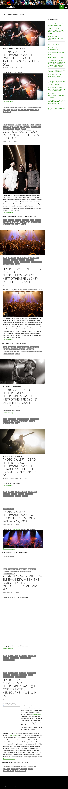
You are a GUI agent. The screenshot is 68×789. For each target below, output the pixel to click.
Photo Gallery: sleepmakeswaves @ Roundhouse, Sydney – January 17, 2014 (20, 516)
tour (23, 128)
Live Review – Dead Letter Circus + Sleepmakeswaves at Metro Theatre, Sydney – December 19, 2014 (22, 275)
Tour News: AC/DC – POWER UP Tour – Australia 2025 (56, 70)
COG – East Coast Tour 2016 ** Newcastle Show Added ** (21, 135)
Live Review (13, 343)
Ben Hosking (12, 257)
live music (6, 109)
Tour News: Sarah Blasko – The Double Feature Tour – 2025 (56, 108)
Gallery (6, 67)
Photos (22, 48)
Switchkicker (34, 109)
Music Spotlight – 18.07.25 (55, 57)
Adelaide (11, 124)
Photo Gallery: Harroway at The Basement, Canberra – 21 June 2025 (56, 95)
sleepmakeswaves (23, 109)
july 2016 (38, 107)
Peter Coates (16, 529)
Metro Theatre (8, 262)
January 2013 (23, 569)
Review (17, 262)
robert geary (14, 571)
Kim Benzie (14, 259)
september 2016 (36, 126)
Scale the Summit (36, 262)
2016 (5, 107)
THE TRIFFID (7, 111)
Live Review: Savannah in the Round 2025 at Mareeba (56, 24)
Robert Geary (19, 652)
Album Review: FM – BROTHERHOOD (53, 48)
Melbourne (7, 126)
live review (30, 259)
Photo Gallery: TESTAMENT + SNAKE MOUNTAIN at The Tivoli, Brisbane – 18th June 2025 (56, 102)
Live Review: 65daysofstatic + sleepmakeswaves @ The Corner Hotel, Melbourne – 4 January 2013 (21, 687)
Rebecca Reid (18, 456)
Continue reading (9, 101)
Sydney (18, 128)
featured (30, 107)
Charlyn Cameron (14, 48)
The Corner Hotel (9, 573)
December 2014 (34, 257)
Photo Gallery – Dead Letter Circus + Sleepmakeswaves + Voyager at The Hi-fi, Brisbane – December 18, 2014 (21, 467)
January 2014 (6, 552)
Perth (26, 216)
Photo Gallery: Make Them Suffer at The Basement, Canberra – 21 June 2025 (55, 76)
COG (32, 124)
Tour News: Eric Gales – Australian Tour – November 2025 (56, 38)
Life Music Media (9, 7)
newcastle (16, 126)
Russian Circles (25, 262)
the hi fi (18, 496)
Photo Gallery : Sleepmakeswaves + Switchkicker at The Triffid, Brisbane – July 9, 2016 (21, 58)
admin (22, 67)
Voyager (25, 496)
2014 (5, 257)
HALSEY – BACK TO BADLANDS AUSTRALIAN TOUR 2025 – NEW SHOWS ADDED (56, 31)
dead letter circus (23, 257)
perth (28, 126)
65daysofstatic (13, 569)
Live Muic (14, 493)
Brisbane (5, 48)
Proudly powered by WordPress (10, 786)
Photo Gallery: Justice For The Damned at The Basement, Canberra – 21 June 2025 (56, 82)
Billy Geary (23, 672)
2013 (5, 569)
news (22, 126)
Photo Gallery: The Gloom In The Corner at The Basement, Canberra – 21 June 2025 (56, 89)
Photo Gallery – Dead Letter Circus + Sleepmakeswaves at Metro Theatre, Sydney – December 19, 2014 (21, 396)
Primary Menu (66, 7)
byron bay (26, 124)
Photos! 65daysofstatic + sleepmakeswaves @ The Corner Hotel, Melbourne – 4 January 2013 (22, 582)
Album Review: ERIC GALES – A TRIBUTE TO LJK (56, 43)
